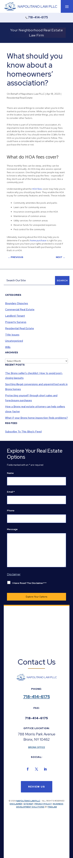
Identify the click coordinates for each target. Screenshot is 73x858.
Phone (10, 510)
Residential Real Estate (20, 97)
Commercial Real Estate (19, 309)
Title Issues (12, 334)
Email (11, 491)
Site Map (28, 803)
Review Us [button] (36, 786)
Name (10, 473)
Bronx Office (36, 747)
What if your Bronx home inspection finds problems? (36, 418)
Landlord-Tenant (15, 316)
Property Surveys (15, 322)
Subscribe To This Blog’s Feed (23, 431)
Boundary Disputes (16, 303)
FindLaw (52, 807)
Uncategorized (14, 341)
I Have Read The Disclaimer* (29, 583)
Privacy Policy (43, 803)
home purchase (38, 240)
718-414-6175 (38, 17)
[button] (67, 6)
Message (12, 529)
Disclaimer (16, 803)
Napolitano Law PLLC (33, 93)
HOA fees (37, 188)
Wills (8, 347)
